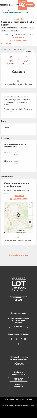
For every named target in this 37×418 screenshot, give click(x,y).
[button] (5, 4)
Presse (29, 400)
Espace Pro (20, 400)
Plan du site (9, 400)
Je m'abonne (18, 327)
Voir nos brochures (18, 385)
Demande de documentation (18, 379)
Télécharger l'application (19, 364)
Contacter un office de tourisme (18, 299)
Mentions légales (21, 405)
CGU (32, 405)
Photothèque (8, 405)
